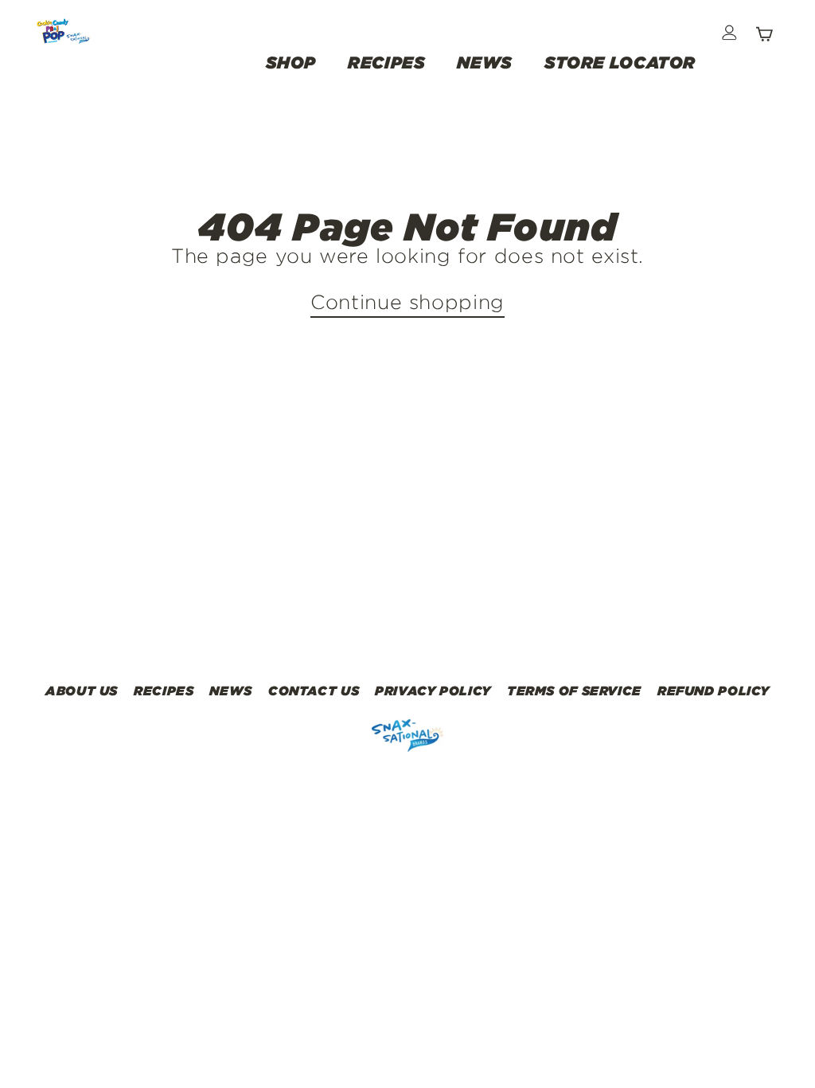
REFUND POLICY (713, 690)
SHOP (291, 62)
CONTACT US (313, 690)
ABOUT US (81, 690)
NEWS (485, 62)
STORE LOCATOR (620, 62)
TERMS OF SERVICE (574, 690)
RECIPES (386, 62)
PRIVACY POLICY (433, 690)
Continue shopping (407, 302)
